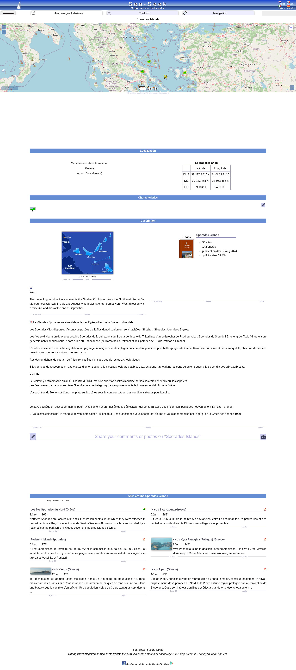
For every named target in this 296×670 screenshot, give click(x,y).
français (290, 4)
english (282, 4)
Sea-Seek (148, 4)
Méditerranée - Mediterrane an (89, 163)
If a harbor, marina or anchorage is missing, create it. (164, 654)
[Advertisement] (148, 119)
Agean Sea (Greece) (89, 173)
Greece (89, 168)
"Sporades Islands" (148, 436)
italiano (282, 8)
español (291, 8)
